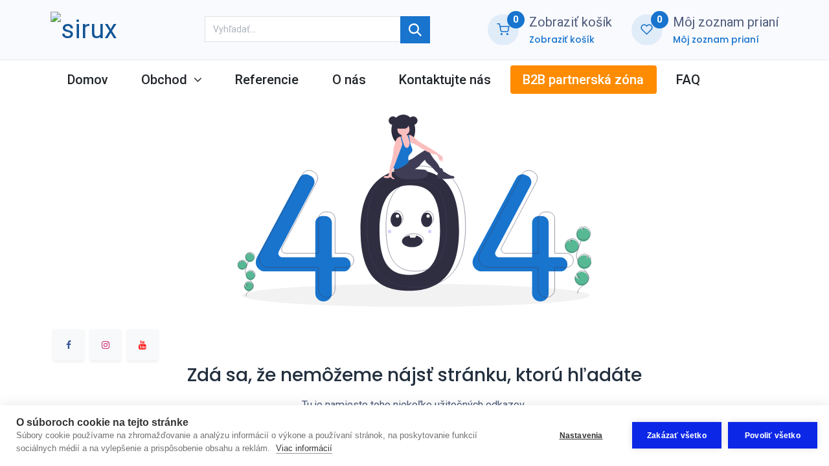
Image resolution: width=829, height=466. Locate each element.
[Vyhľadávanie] (415, 29)
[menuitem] (87, 79)
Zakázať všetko (677, 435)
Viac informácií (304, 448)
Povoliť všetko (773, 435)
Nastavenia (581, 435)
